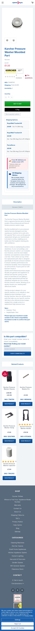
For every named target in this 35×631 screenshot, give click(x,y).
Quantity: (7, 94)
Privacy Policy (29, 615)
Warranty (17, 505)
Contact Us (17, 508)
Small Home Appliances (17, 549)
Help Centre (17, 525)
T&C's (17, 518)
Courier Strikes (17, 496)
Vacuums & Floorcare (17, 559)
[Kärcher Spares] (17, 606)
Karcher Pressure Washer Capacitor (9, 464)
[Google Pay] (17, 110)
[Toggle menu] (2, 2)
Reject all (17, 624)
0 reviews (19, 76)
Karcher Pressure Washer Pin (26, 388)
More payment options (13, 114)
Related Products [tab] (17, 364)
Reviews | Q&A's (17, 207)
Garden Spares (17, 562)
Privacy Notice (17, 522)
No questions (28, 76)
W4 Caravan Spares (17, 566)
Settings (17, 620)
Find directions (17, 583)
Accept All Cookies (17, 628)
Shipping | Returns (17, 515)
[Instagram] (22, 590)
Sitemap (17, 532)
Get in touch (18, 580)
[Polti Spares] (17, 598)
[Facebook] (13, 590)
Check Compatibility (17, 353)
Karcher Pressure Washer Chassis (9, 388)
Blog (17, 528)
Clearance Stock (17, 569)
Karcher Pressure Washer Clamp (9, 426)
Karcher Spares (17, 546)
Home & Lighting (17, 556)
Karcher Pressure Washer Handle (26, 427)
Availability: (9, 88)
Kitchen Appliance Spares (17, 552)
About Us (17, 512)
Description (17, 202)
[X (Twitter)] (18, 590)
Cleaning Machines (17, 543)
